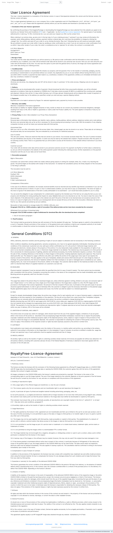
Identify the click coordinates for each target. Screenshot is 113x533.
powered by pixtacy (56, 527)
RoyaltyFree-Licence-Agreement (70, 32)
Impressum (48, 524)
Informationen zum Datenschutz (102, 531)
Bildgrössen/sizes (65, 524)
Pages (17, 2)
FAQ (56, 524)
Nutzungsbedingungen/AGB (34, 524)
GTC (40, 32)
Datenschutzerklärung (80, 524)
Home (4, 2)
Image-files (10, 2)
